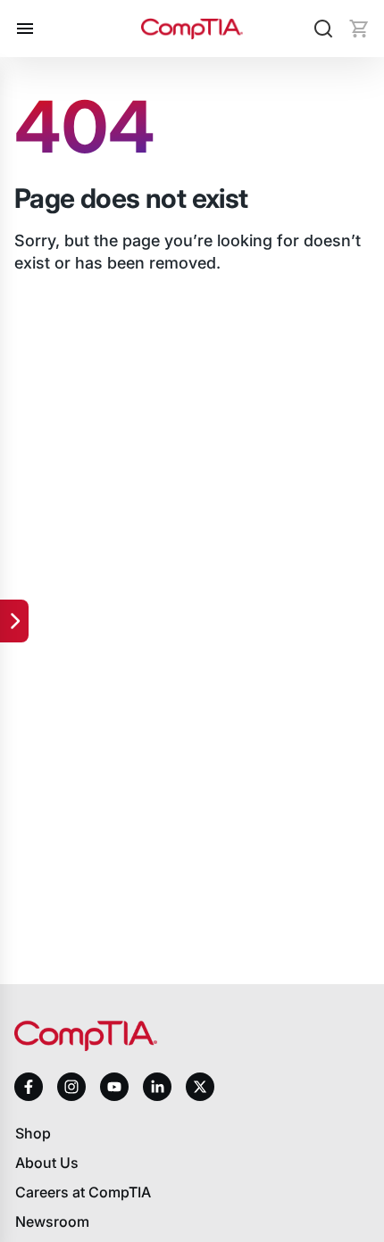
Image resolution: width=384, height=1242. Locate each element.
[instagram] (71, 1086)
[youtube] (114, 1087)
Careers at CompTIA (83, 1192)
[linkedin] (157, 1086)
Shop (33, 1133)
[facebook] (28, 1086)
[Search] (323, 28)
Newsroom (52, 1221)
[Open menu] (25, 28)
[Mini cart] (359, 28)
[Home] (192, 29)
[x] (200, 1086)
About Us (47, 1163)
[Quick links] (14, 621)
